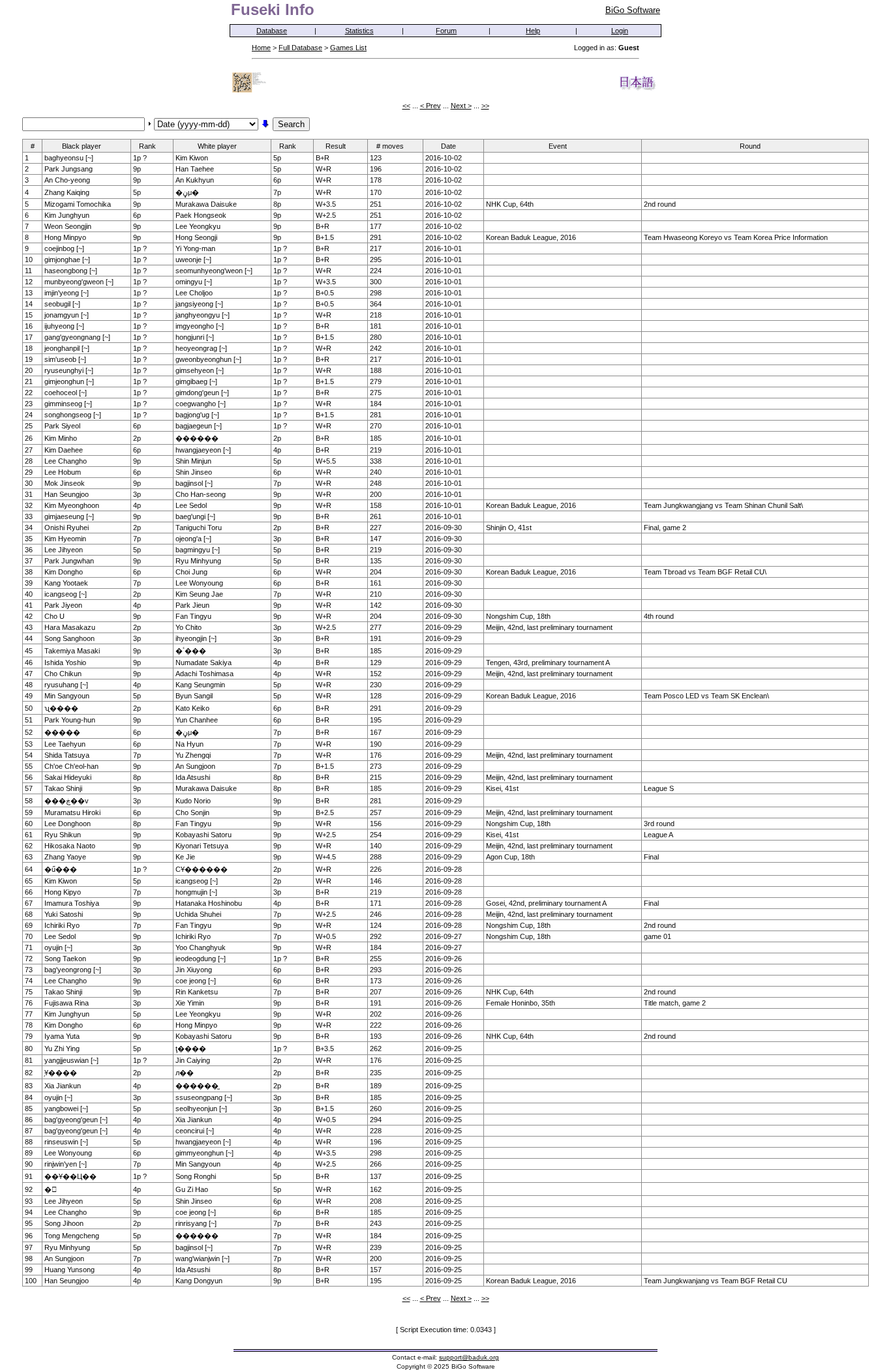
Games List (348, 48)
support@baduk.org (469, 1357)
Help (533, 31)
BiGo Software (632, 10)
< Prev (430, 106)
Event (558, 146)
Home (261, 48)
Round (750, 146)
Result (335, 146)
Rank (147, 146)
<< (406, 106)
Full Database (300, 48)
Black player (81, 146)
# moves (390, 146)
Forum (446, 31)
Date (448, 146)
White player (217, 146)
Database (271, 31)
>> (485, 106)
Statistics (359, 31)
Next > (461, 106)
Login (619, 31)
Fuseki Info (272, 9)
